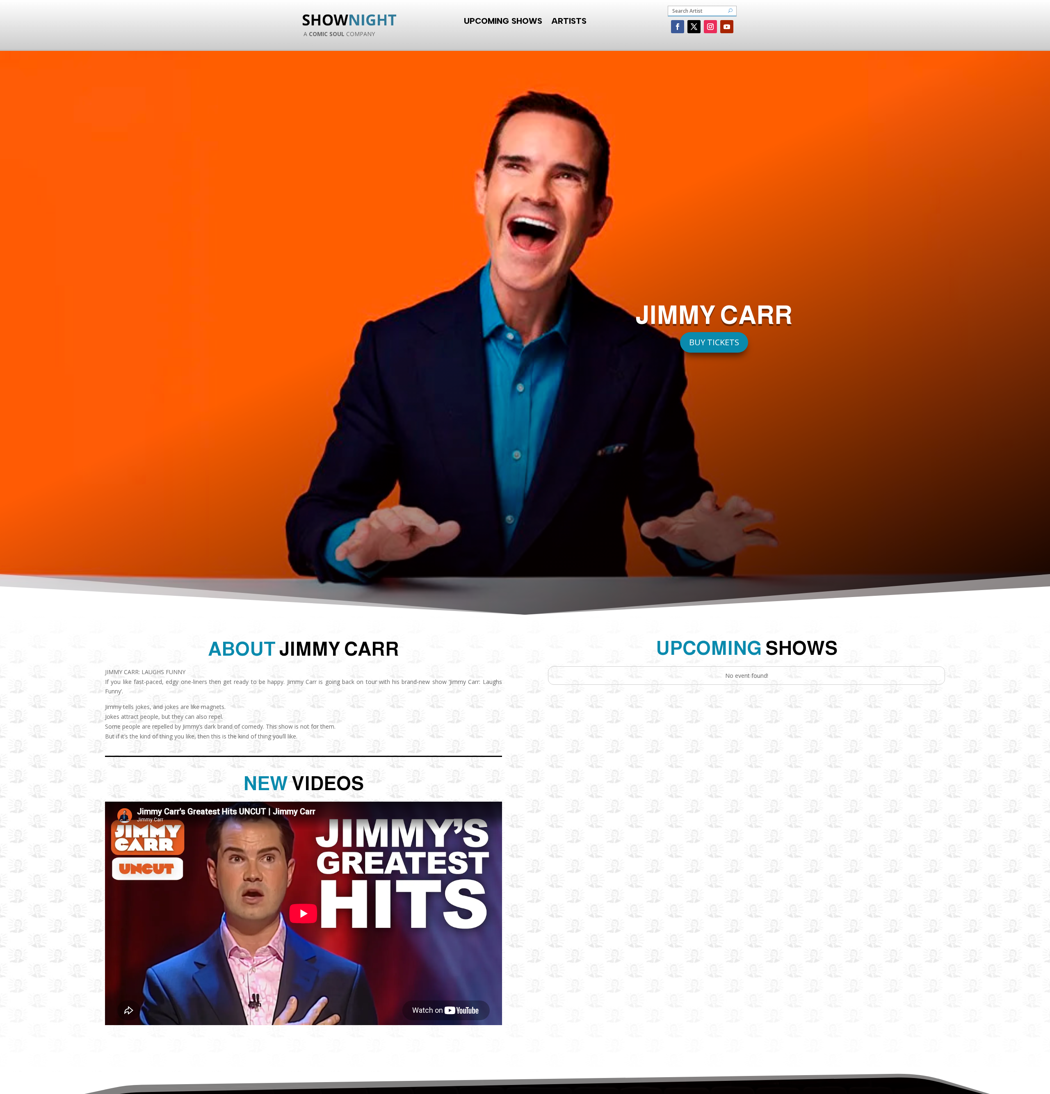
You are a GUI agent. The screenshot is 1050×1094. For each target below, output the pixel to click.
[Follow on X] (694, 26)
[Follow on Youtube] (726, 26)
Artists (569, 20)
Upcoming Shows (503, 20)
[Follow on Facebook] (677, 26)
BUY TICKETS (714, 342)
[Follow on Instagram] (710, 26)
